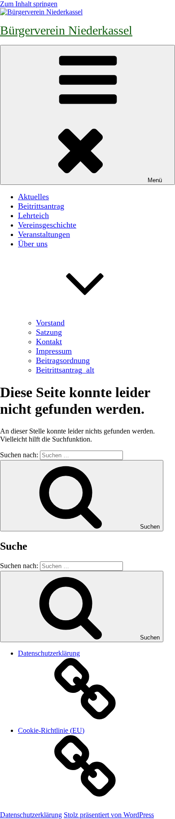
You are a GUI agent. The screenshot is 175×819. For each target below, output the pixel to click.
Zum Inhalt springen (28, 4)
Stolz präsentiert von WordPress (109, 815)
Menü (155, 180)
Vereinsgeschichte (47, 224)
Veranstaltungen (44, 234)
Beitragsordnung (63, 360)
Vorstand (50, 322)
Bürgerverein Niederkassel (66, 30)
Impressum (54, 350)
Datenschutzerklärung (31, 815)
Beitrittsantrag (41, 205)
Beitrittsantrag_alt (65, 369)
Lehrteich (33, 215)
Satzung (49, 332)
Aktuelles (33, 196)
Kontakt (49, 341)
